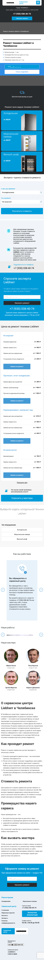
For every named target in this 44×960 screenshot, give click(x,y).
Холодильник (22, 530)
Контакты (5, 915)
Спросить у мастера (22, 498)
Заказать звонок (22, 18)
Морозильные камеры (30, 901)
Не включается (10, 450)
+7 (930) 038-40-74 (22, 14)
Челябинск (24, 8)
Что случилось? (6, 198)
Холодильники (6, 901)
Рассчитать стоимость (22, 211)
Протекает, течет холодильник (16, 376)
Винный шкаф (22, 539)
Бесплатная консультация (32, 914)
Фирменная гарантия (8, 913)
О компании (5, 910)
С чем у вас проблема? (8, 189)
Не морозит (8, 336)
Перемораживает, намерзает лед (18, 410)
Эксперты (5, 918)
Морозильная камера (22, 534)
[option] (22, 94)
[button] (3, 590)
